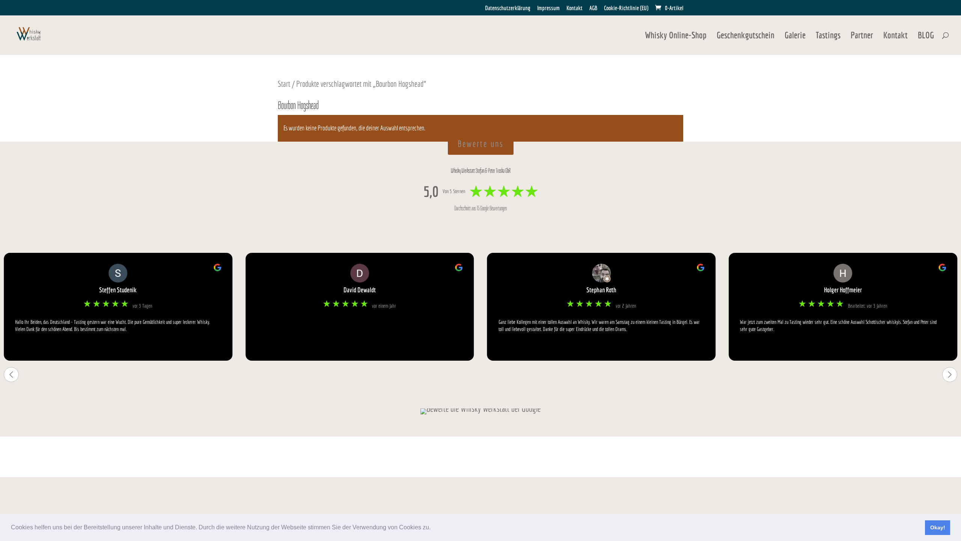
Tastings (828, 36)
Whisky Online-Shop (675, 36)
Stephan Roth (601, 290)
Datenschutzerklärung (507, 8)
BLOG (926, 36)
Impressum (548, 8)
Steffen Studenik (118, 290)
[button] (433, 528)
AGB (593, 8)
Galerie (795, 36)
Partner (862, 36)
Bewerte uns (481, 143)
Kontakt (574, 8)
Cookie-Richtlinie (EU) (626, 8)
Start (284, 83)
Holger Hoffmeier (843, 290)
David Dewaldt (359, 290)
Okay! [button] (937, 527)
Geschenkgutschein (745, 36)
